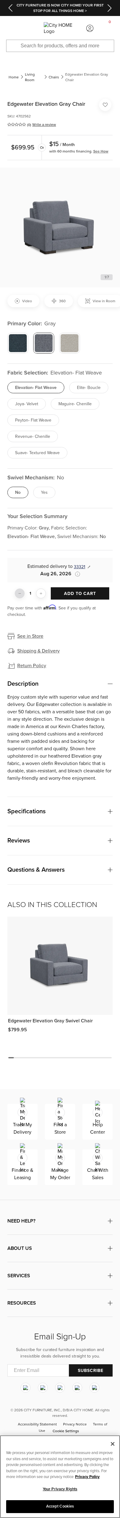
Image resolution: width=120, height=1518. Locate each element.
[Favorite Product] (105, 105)
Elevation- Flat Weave (36, 387)
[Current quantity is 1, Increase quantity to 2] (41, 593)
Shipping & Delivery (38, 651)
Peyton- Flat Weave (33, 420)
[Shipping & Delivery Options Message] (75, 574)
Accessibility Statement (37, 1424)
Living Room (30, 77)
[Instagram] (25, 1387)
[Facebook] (42, 1387)
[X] (60, 1387)
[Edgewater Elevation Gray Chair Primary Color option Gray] (43, 343)
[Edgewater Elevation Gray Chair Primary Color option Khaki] (69, 343)
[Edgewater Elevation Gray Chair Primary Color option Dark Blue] (17, 343)
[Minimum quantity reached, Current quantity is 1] (20, 593)
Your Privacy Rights (60, 1489)
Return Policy (31, 666)
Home (14, 77)
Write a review (44, 124)
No (18, 492)
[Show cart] (110, 28)
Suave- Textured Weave (37, 452)
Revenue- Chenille (32, 436)
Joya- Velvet (26, 403)
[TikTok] (94, 1387)
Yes (44, 492)
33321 (79, 566)
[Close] (112, 1444)
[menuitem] (10, 28)
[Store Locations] (30, 28)
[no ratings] (16, 124)
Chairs (54, 77)
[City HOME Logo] (60, 28)
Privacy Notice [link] (75, 1424)
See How (100, 151)
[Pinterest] (77, 1387)
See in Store (30, 636)
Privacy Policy (87, 1476)
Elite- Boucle (89, 387)
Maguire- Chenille (75, 403)
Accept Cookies (60, 1506)
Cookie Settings (66, 1431)
